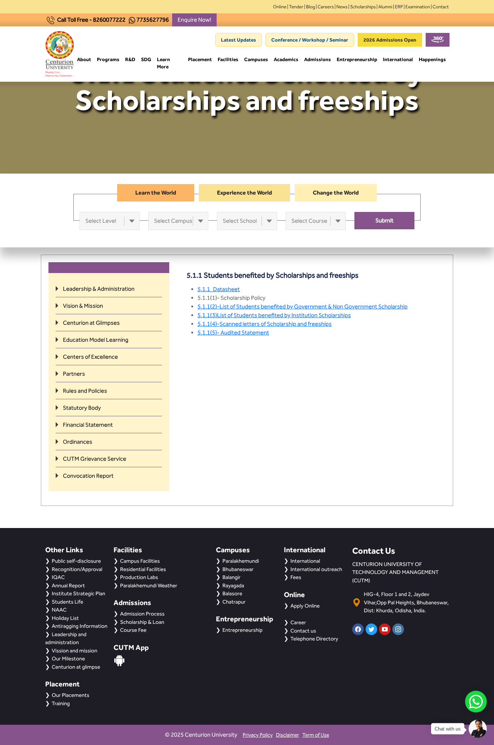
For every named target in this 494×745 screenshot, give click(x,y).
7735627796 (152, 19)
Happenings (432, 59)
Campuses (256, 59)
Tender (296, 6)
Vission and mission (74, 650)
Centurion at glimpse (76, 667)
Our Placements (70, 695)
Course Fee (133, 630)
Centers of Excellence (90, 356)
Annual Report (68, 585)
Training (61, 703)
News (342, 6)
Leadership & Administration (99, 288)
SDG (146, 59)
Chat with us (448, 729)
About (84, 59)
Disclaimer (287, 735)
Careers (326, 6)
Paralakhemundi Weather (148, 585)
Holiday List (65, 618)
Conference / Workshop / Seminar (309, 40)
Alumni (385, 6)
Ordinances (77, 441)
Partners (74, 373)
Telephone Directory (314, 638)
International (398, 59)
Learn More (163, 62)
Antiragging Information (79, 626)
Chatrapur (234, 602)
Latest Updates (238, 40)
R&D (130, 59)
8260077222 (109, 19)
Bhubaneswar (238, 569)
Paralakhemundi (240, 561)
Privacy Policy (258, 735)
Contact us (303, 630)
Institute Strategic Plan (78, 593)
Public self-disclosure (76, 561)
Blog (310, 6)
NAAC (59, 609)
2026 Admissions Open (389, 40)
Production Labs (139, 577)
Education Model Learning (95, 339)
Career (298, 622)
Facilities (228, 59)
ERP (399, 6)
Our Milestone (68, 658)
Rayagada (233, 585)
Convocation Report (88, 475)
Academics (286, 59)
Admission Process (142, 613)
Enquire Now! (194, 19)
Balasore (232, 593)
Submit (384, 220)
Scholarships (363, 6)
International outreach (316, 569)
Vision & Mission (83, 305)
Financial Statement (88, 424)
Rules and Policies (85, 390)
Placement (200, 59)
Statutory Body (82, 407)
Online (279, 6)
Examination (417, 6)
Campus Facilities (140, 561)
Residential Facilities (143, 569)
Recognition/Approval (77, 569)
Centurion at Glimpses (91, 322)
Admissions (317, 59)
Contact (441, 6)
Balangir (231, 577)
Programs (108, 59)
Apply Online (305, 606)
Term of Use (315, 735)
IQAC (58, 577)
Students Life (67, 602)
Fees (295, 577)
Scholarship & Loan (142, 622)
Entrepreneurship (357, 59)
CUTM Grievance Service (94, 458)
